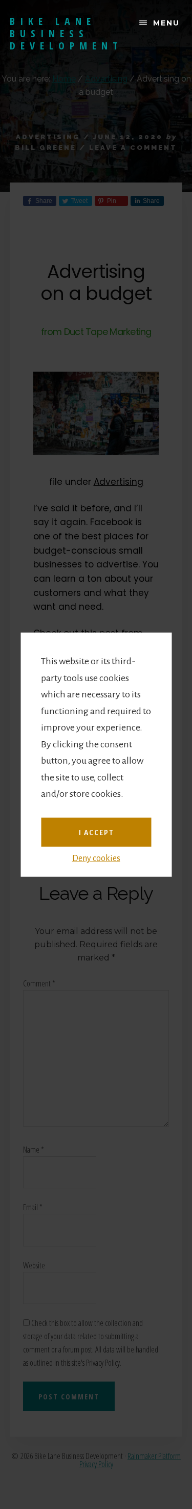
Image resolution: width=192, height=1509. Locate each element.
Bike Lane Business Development (66, 33)
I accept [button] (96, 832)
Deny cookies (96, 858)
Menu (166, 23)
